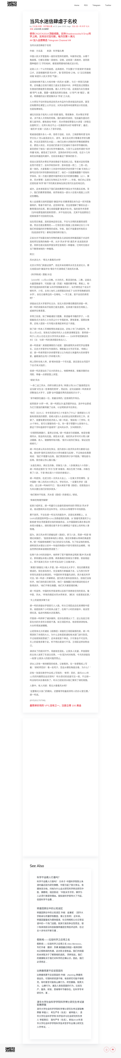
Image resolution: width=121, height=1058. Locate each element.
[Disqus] (60, 757)
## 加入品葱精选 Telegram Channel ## (50, 40)
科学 (83, 26)
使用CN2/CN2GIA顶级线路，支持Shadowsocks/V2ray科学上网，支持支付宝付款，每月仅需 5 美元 (60, 35)
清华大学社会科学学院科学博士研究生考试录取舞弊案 (60, 1003)
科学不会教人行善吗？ (48, 877)
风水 (74, 26)
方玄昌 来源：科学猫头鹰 (42, 26)
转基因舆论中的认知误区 (50, 908)
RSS (86, 5)
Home (76, 5)
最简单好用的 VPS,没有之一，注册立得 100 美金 (55, 705)
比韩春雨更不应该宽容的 (50, 970)
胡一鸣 (78, 26)
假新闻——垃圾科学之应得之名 (53, 939)
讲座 (31, 29)
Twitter (108, 5)
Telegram (96, 5)
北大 (87, 26)
